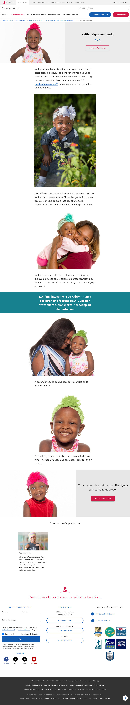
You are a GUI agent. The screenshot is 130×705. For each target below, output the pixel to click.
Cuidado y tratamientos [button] (39, 2)
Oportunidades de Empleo (104, 614)
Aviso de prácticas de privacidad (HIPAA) (56, 685)
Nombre (5, 612)
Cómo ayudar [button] (79, 2)
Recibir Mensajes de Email (20, 607)
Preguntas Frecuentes (71, 15)
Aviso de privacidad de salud (76, 689)
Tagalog (47, 699)
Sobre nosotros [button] (22, 2)
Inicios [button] (4, 15)
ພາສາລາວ (107, 699)
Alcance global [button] (67, 2)
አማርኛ (100, 699)
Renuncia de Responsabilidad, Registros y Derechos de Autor (87, 685)
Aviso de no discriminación (48, 689)
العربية (59, 699)
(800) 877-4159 (66, 630)
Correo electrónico (9, 620)
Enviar (21, 639)
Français (65, 699)
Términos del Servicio (24, 630)
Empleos (113, 2)
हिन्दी (90, 699)
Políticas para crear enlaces (31, 689)
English (82, 8)
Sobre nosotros (11, 8)
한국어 (40, 699)
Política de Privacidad (8, 630)
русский (53, 699)
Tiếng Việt (34, 699)
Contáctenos (124, 2)
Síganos (20, 653)
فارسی (85, 699)
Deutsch (72, 699)
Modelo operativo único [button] (35, 15)
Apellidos (25, 612)
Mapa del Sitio (62, 689)
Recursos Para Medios (103, 621)
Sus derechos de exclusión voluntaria (96, 689)
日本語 (79, 699)
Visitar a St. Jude (54, 15)
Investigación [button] (54, 2)
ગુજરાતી (95, 699)
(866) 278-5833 (66, 640)
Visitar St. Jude (66, 621)
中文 (27, 699)
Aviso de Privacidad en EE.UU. (34, 685)
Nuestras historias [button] (16, 15)
